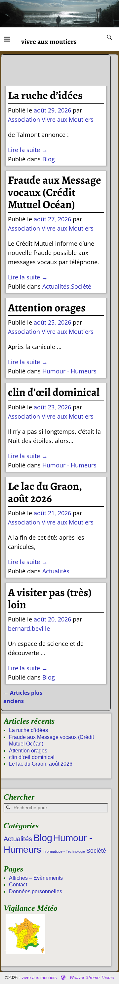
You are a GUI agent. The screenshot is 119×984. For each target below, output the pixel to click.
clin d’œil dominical (53, 392)
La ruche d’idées (45, 95)
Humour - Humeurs (69, 371)
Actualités (55, 286)
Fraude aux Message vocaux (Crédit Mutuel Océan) (54, 192)
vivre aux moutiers (49, 41)
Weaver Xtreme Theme (92, 977)
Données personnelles (35, 891)
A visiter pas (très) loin (50, 598)
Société (81, 286)
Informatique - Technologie (64, 851)
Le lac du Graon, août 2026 (45, 492)
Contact (18, 884)
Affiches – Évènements (36, 878)
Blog (48, 159)
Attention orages (47, 307)
